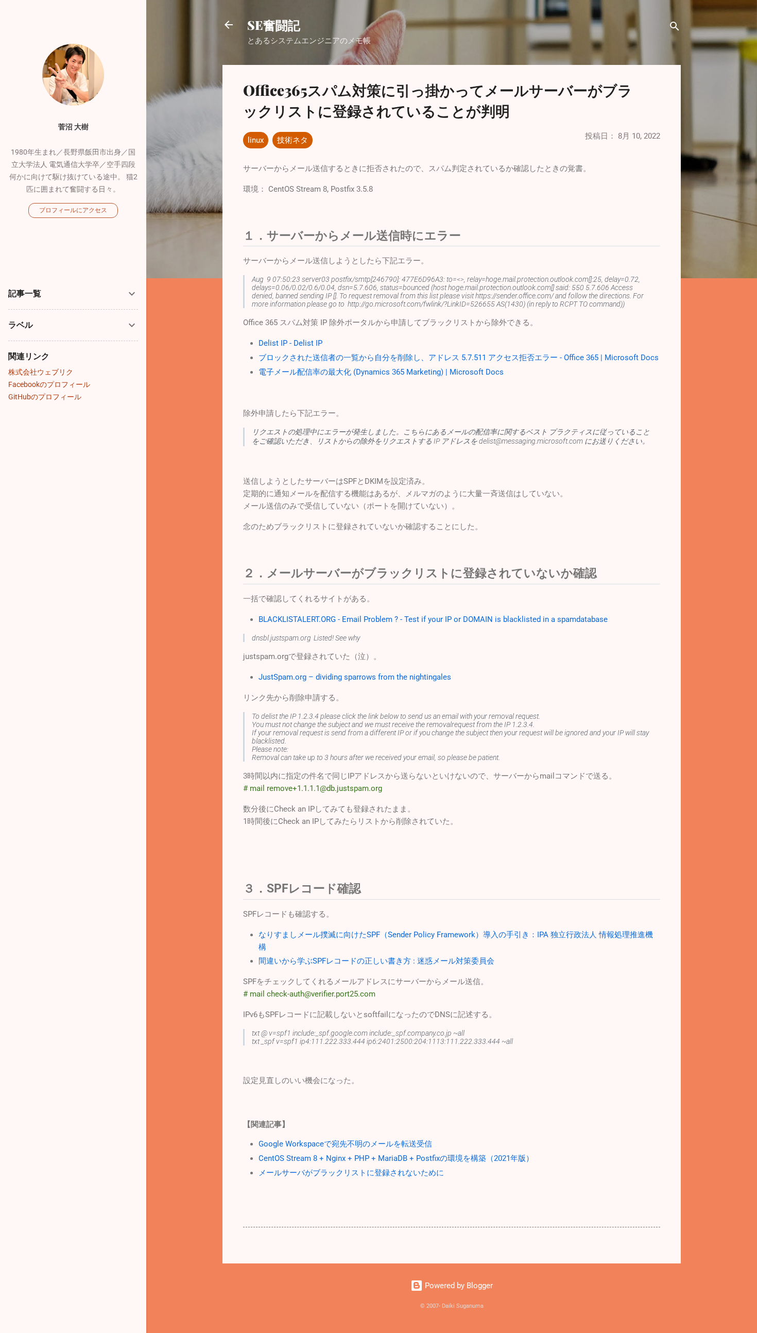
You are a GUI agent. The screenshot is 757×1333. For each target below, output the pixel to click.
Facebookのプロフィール (49, 384)
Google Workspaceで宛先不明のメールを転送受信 (345, 1144)
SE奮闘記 (273, 24)
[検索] (674, 28)
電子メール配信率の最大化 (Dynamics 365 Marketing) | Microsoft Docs (381, 372)
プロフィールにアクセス (73, 210)
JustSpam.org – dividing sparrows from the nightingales (355, 677)
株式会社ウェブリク (40, 372)
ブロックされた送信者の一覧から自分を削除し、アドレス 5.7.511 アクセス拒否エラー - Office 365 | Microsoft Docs (459, 357)
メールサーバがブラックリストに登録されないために (351, 1172)
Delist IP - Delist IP (290, 343)
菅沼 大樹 (73, 127)
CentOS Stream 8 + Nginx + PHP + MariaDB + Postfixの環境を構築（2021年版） (396, 1158)
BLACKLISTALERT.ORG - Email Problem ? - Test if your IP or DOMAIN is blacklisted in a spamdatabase (433, 619)
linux (256, 140)
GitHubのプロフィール (44, 397)
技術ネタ (292, 140)
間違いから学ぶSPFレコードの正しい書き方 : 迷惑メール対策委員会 (376, 961)
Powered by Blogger (458, 1285)
